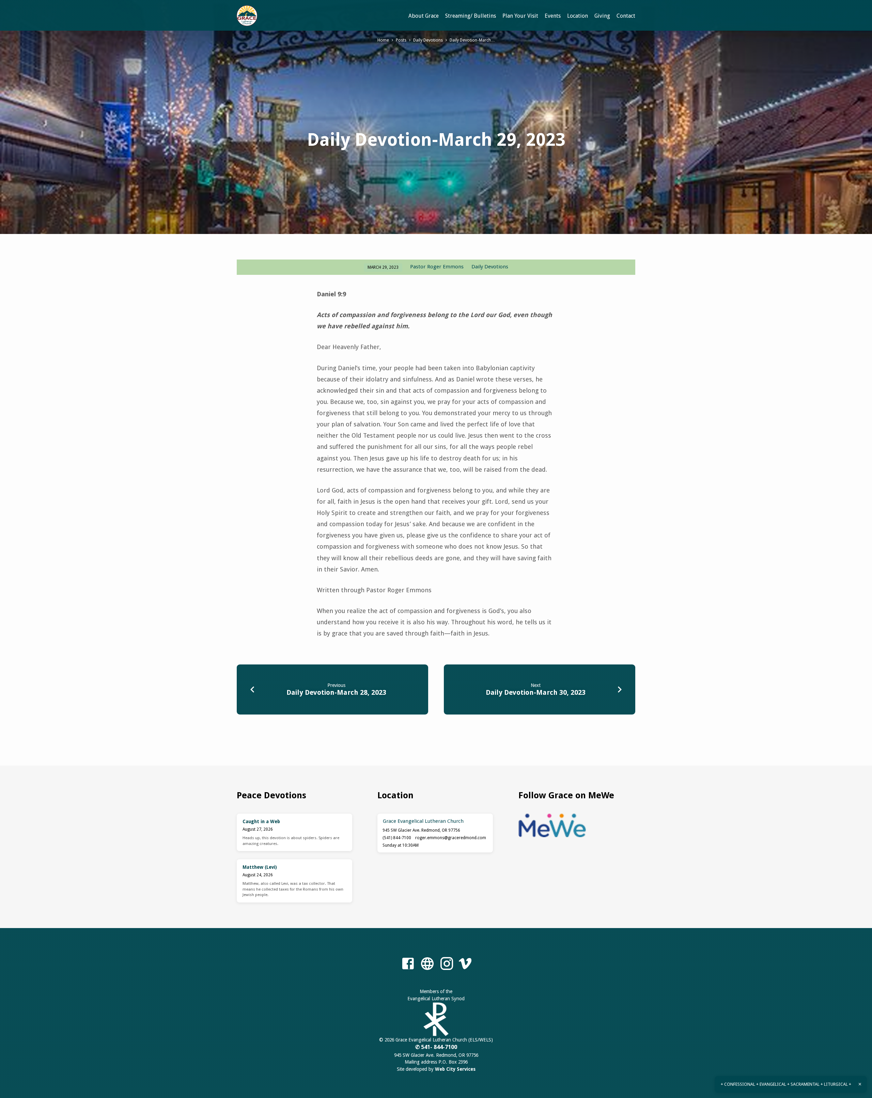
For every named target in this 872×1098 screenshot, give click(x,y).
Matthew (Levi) (260, 867)
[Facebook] (408, 964)
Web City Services (455, 1069)
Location (577, 16)
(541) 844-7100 (397, 837)
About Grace (423, 16)
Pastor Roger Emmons (437, 267)
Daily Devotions (428, 40)
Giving (602, 16)
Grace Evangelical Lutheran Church (423, 821)
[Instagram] (446, 964)
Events (553, 16)
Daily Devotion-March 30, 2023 (536, 692)
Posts (401, 40)
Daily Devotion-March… (472, 40)
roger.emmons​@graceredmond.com (450, 837)
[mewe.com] (427, 964)
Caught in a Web (261, 821)
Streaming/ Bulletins (470, 16)
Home (383, 40)
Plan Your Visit (520, 16)
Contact (626, 16)
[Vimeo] (465, 964)
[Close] (860, 1084)
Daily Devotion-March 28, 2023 (336, 692)
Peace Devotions (271, 795)
